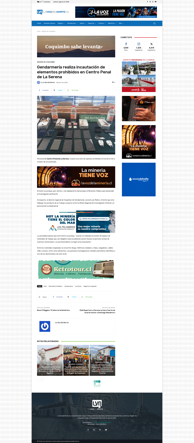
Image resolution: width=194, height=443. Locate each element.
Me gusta (126, 43)
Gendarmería (69, 286)
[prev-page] (38, 379)
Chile (45, 286)
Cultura (50, 364)
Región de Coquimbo (48, 31)
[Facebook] (147, 1)
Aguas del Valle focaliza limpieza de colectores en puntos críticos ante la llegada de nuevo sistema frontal (102, 369)
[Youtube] (155, 1)
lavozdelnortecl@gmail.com (101, 422)
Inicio (38, 31)
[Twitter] (153, 1)
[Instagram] (150, 1)
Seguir (138, 43)
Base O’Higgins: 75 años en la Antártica (53, 310)
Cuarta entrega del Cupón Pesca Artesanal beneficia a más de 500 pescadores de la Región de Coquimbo (76, 370)
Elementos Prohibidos (55, 286)
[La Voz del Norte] (39, 82)
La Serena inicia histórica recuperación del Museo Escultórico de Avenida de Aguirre (50, 370)
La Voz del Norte (49, 82)
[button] (154, 23)
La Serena (78, 286)
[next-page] (42, 379)
